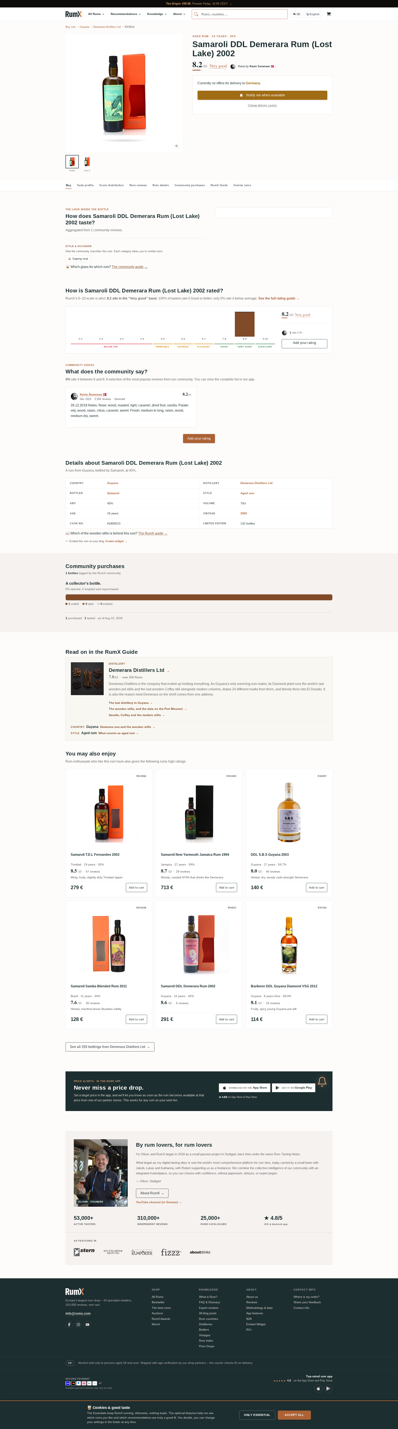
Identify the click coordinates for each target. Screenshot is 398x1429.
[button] (124, 93)
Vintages (204, 1335)
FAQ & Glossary (209, 1302)
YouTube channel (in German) (159, 1202)
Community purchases (190, 185)
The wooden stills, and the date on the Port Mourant (148, 708)
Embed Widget (256, 1324)
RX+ (249, 1329)
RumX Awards (161, 1318)
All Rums (157, 1296)
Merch (156, 1324)
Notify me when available (265, 95)
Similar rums (242, 185)
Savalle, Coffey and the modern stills (137, 715)
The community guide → (130, 267)
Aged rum (200, 36)
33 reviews (273, 1003)
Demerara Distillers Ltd (256, 483)
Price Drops (206, 1346)
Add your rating (304, 343)
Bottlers (204, 1329)
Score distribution (111, 185)
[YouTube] (87, 1324)
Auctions (157, 1313)
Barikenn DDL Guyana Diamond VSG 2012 (284, 986)
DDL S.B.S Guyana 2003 (270, 854)
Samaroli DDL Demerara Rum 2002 (188, 986)
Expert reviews (208, 1307)
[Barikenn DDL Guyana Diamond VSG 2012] (289, 944)
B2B (249, 1318)
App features (254, 1313)
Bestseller (158, 1302)
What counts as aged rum (118, 733)
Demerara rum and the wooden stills (127, 727)
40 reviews (273, 871)
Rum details (161, 185)
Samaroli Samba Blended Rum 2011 (99, 986)
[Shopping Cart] (328, 14)
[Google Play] (328, 1388)
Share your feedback (307, 1302)
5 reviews (182, 1003)
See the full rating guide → (279, 298)
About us (252, 1296)
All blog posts (207, 1313)
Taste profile (85, 185)
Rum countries (208, 1318)
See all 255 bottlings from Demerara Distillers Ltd (110, 1047)
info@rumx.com (78, 1313)
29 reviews (183, 871)
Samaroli (113, 493)
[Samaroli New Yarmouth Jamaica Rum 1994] (199, 812)
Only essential (257, 1415)
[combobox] (240, 14)
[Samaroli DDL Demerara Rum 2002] (199, 944)
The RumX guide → (152, 533)
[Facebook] (69, 1324)
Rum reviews (138, 185)
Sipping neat (78, 258)
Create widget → (116, 541)
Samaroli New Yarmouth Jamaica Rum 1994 (195, 854)
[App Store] (318, 1388)
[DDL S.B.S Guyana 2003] (289, 812)
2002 (243, 513)
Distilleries (205, 1324)
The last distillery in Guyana (131, 702)
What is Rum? (208, 1296)
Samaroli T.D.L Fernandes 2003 (95, 854)
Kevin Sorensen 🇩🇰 (93, 394)
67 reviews (93, 871)
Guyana (112, 483)
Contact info (301, 1307)
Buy (68, 185)
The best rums (161, 1307)
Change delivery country (262, 105)
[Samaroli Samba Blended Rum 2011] (109, 944)
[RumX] (74, 14)
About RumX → (152, 1193)
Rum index (206, 1340)
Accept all (294, 1415)
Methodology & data (259, 1307)
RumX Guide (219, 185)
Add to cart (136, 887)
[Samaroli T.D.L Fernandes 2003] (109, 812)
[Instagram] (78, 1324)
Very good (218, 66)
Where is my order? (306, 1296)
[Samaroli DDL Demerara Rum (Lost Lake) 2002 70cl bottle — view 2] (87, 161)
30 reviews (93, 1003)
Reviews (251, 1302)
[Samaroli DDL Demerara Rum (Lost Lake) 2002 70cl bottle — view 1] (72, 161)
